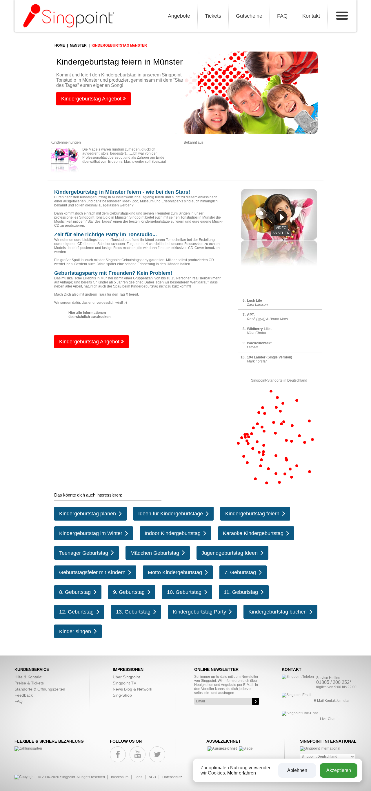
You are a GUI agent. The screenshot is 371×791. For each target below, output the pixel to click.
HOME (59, 45)
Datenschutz (172, 777)
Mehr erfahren (241, 772)
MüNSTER (78, 45)
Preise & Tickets (29, 683)
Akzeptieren (338, 770)
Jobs (138, 777)
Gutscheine (249, 16)
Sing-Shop (122, 695)
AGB (152, 777)
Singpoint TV (124, 683)
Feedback (23, 695)
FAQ (282, 16)
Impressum (119, 777)
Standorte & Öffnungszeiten (39, 689)
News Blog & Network (132, 689)
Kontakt (311, 16)
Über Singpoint (126, 677)
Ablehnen (297, 770)
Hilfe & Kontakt (27, 677)
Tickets (213, 16)
